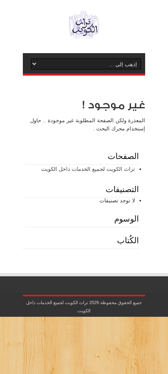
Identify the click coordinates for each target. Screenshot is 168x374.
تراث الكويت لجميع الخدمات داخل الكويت (88, 169)
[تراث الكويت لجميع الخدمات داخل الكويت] (84, 33)
